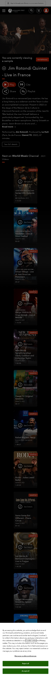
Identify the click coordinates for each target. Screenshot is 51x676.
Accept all (25, 671)
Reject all (25, 663)
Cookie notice (31, 640)
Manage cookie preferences (25, 656)
